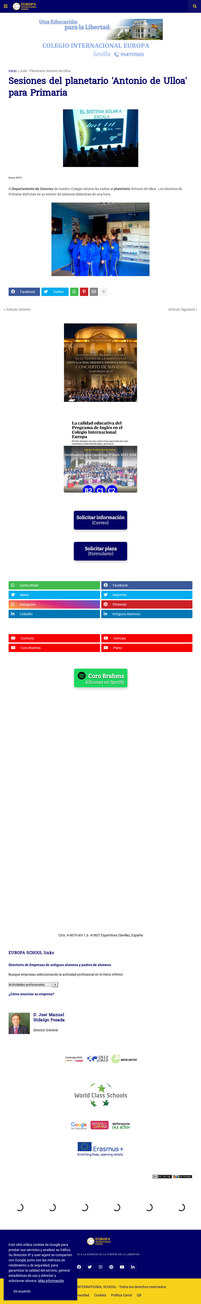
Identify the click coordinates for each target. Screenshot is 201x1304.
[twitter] (90, 1267)
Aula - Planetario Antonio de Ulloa (45, 71)
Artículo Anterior (18, 309)
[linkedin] (133, 1267)
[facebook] (79, 1267)
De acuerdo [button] (22, 1291)
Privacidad (81, 1295)
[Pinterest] (84, 292)
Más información (51, 1281)
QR (139, 1295)
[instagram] (100, 1267)
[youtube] (122, 1267)
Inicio (13, 71)
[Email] (94, 292)
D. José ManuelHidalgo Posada (49, 1018)
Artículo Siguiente (181, 309)
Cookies (100, 1295)
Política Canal (121, 1295)
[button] (5, 6)
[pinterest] (111, 1267)
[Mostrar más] (104, 292)
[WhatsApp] (74, 292)
